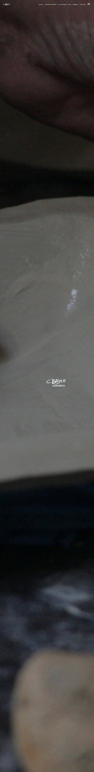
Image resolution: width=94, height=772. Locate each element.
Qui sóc (41, 4)
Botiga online (62, 4)
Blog (69, 4)
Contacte (83, 4)
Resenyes (75, 4)
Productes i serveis (51, 4)
